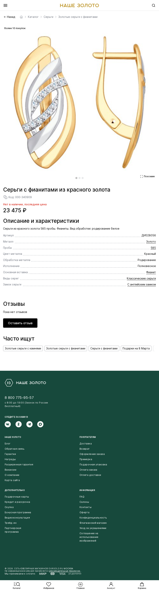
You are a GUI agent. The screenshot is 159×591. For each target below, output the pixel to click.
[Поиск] (153, 5)
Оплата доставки (90, 474)
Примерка (86, 459)
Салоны (84, 501)
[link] (21, 16)
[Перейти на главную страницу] (79, 5)
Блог (7, 443)
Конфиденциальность (93, 517)
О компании (12, 474)
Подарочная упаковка (93, 464)
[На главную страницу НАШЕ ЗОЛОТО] (25, 382)
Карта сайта (12, 480)
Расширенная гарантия (19, 464)
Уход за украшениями (93, 528)
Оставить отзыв (20, 323)
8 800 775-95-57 (19, 398)
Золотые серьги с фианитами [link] (78, 17)
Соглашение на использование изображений (89, 537)
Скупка (9, 507)
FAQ (82, 496)
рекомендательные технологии (65, 571)
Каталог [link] (33, 17)
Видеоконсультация (17, 517)
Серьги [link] (48, 17)
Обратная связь (14, 448)
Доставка (86, 443)
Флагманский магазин (93, 522)
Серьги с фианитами (104, 348)
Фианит (151, 272)
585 (153, 247)
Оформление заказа (92, 454)
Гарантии (10, 454)
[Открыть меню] (5, 5)
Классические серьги (141, 278)
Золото (151, 241)
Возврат (85, 448)
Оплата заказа (88, 469)
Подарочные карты (17, 496)
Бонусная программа (18, 512)
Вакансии (10, 469)
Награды (10, 459)
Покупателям (88, 437)
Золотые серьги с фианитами (65, 348)
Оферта (84, 512)
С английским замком (141, 284)
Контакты (86, 507)
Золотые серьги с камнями (23, 348)
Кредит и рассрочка (17, 501)
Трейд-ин (10, 522)
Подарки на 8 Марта (136, 348)
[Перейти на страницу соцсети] (10, 424)
